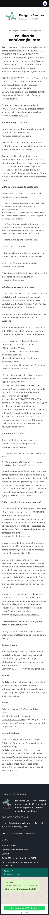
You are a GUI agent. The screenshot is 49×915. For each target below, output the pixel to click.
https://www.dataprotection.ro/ (24, 614)
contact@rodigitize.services (28, 112)
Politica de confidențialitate (15, 849)
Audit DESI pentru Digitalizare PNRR (19, 858)
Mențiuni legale (9, 845)
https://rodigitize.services (33, 71)
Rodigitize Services (31, 15)
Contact (5, 854)
